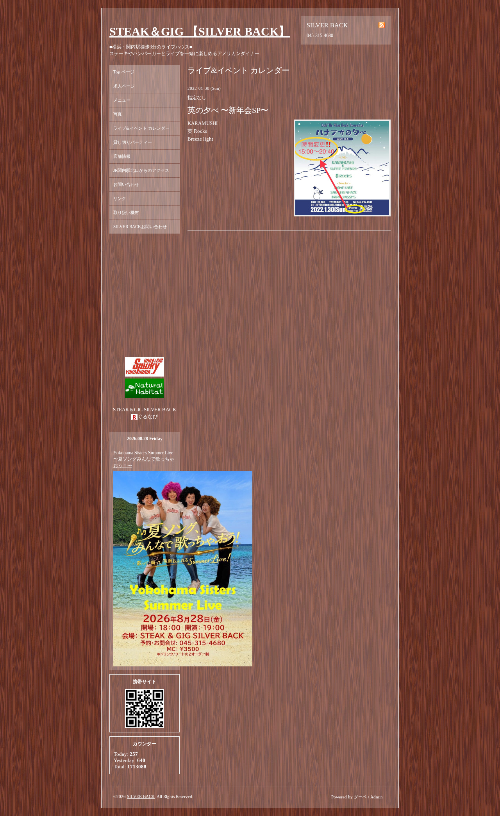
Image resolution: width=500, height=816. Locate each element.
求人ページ (124, 86)
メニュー (121, 100)
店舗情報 (121, 156)
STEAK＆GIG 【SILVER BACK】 (199, 31)
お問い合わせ (126, 184)
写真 (117, 114)
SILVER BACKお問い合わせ (140, 226)
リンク (119, 198)
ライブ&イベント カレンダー (141, 128)
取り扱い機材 (126, 212)
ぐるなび (148, 417)
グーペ (360, 797)
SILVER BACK (141, 796)
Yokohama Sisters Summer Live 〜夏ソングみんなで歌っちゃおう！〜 (143, 459)
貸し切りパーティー (132, 142)
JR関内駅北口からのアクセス (141, 170)
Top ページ (123, 72)
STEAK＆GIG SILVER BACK (144, 409)
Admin (376, 797)
